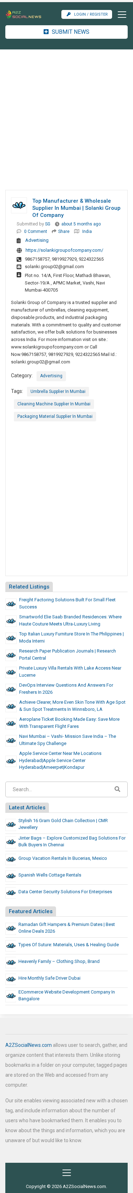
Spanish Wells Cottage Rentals (49, 875)
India (87, 231)
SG (47, 224)
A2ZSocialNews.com (28, 1045)
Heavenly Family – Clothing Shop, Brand (59, 961)
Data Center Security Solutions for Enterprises (65, 891)
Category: (22, 375)
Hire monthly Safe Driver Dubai (49, 978)
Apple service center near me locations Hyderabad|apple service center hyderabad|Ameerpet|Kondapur (60, 760)
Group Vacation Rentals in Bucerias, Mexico (62, 858)
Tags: (17, 391)
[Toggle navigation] (120, 14)
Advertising (37, 240)
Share (64, 231)
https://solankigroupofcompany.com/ (64, 250)
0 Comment (35, 231)
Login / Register (91, 14)
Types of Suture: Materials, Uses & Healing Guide (68, 944)
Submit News (69, 31)
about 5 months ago (81, 224)
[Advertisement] (66, 119)
